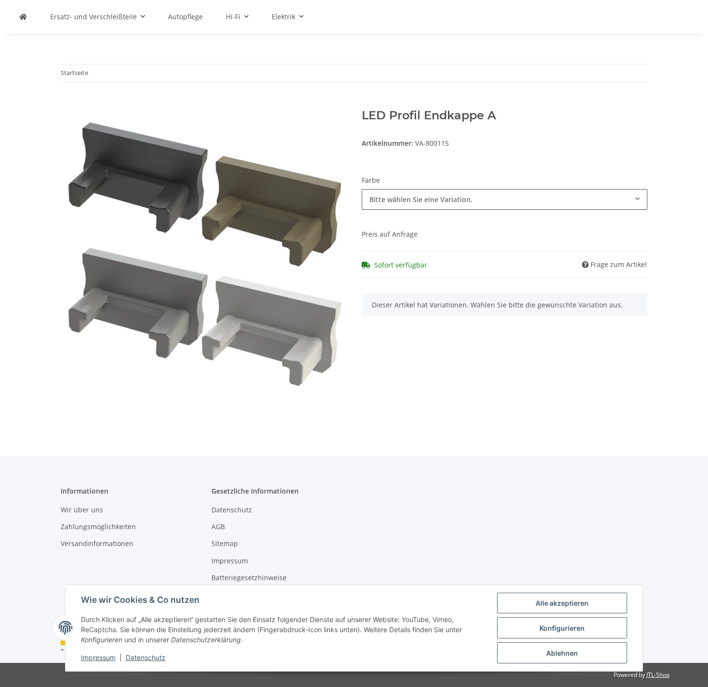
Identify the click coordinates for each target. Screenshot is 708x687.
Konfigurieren (562, 628)
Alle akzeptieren (562, 603)
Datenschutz (146, 657)
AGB (218, 526)
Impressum (98, 657)
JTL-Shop (657, 675)
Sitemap (224, 543)
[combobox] (504, 199)
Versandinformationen (97, 543)
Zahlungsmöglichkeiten (98, 526)
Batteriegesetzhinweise (249, 577)
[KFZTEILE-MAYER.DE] (23, 16)
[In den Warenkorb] (68, 103)
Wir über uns (82, 509)
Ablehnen (562, 653)
